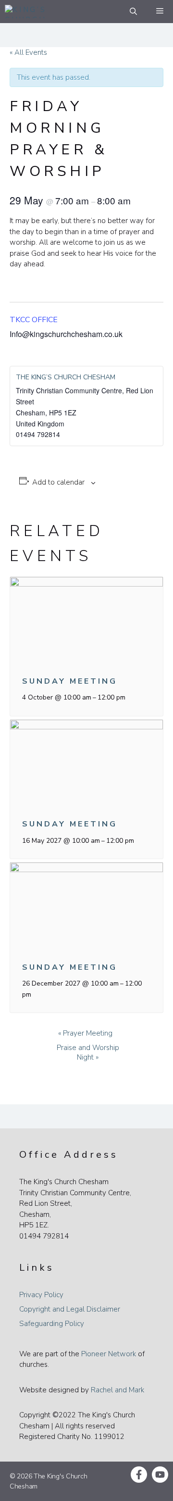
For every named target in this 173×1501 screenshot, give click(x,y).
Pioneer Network (108, 1354)
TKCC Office (34, 319)
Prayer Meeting (85, 1033)
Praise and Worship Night (88, 1052)
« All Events (28, 52)
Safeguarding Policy (51, 1323)
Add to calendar (58, 482)
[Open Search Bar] (133, 11)
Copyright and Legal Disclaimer (69, 1309)
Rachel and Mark (117, 1390)
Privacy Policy (41, 1295)
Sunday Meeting (69, 681)
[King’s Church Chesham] (29, 11)
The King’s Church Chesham (65, 377)
